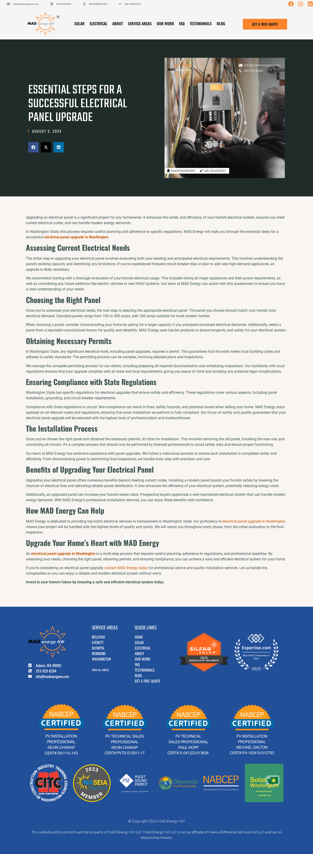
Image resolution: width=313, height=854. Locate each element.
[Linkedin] (310, 4)
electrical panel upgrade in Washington (253, 521)
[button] (33, 147)
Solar (79, 23)
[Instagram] (300, 4)
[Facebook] (291, 4)
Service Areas (140, 23)
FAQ (182, 23)
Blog (221, 23)
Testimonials (201, 23)
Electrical (98, 23)
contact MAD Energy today (126, 568)
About (117, 23)
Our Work (165, 23)
